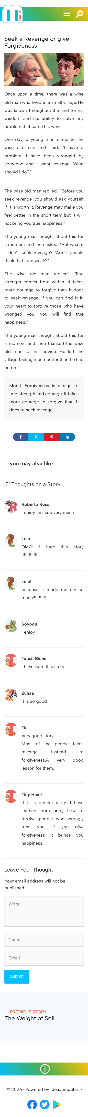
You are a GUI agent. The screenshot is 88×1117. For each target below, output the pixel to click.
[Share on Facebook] (20, 437)
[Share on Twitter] (36, 437)
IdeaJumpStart (65, 1089)
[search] (80, 12)
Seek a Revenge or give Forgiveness (36, 42)
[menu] (67, 14)
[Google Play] (57, 1109)
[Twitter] (45, 1109)
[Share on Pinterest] (52, 437)
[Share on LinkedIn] (67, 437)
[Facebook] (32, 1109)
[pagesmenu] (44, 1069)
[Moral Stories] (12, 21)
